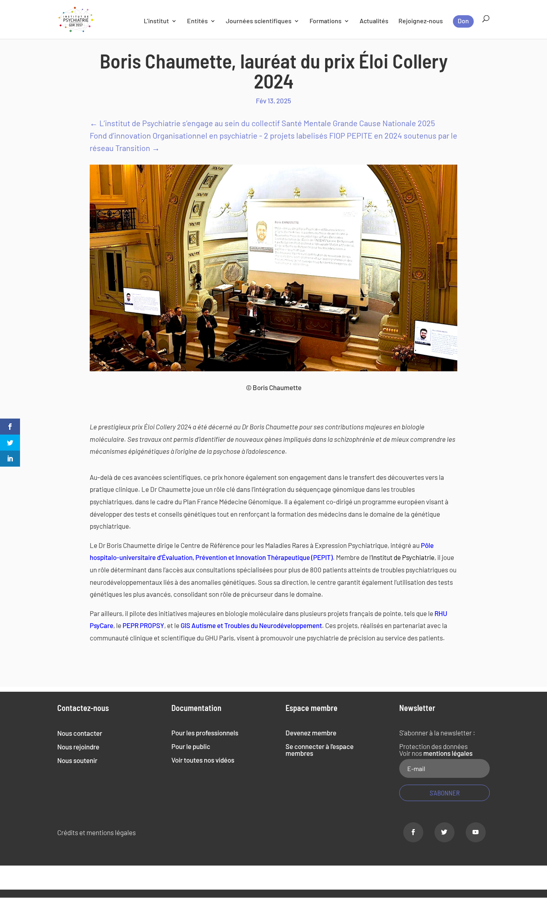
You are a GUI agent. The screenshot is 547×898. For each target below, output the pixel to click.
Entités (197, 21)
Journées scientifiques (259, 21)
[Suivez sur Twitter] (444, 832)
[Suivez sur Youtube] (476, 832)
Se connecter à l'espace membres (320, 749)
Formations (326, 21)
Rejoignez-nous (420, 21)
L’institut (156, 21)
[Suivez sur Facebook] (413, 832)
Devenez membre (311, 733)
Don (463, 20)
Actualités (374, 21)
